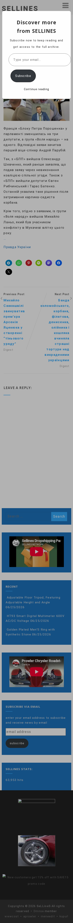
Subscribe (23, 76)
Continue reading (36, 89)
